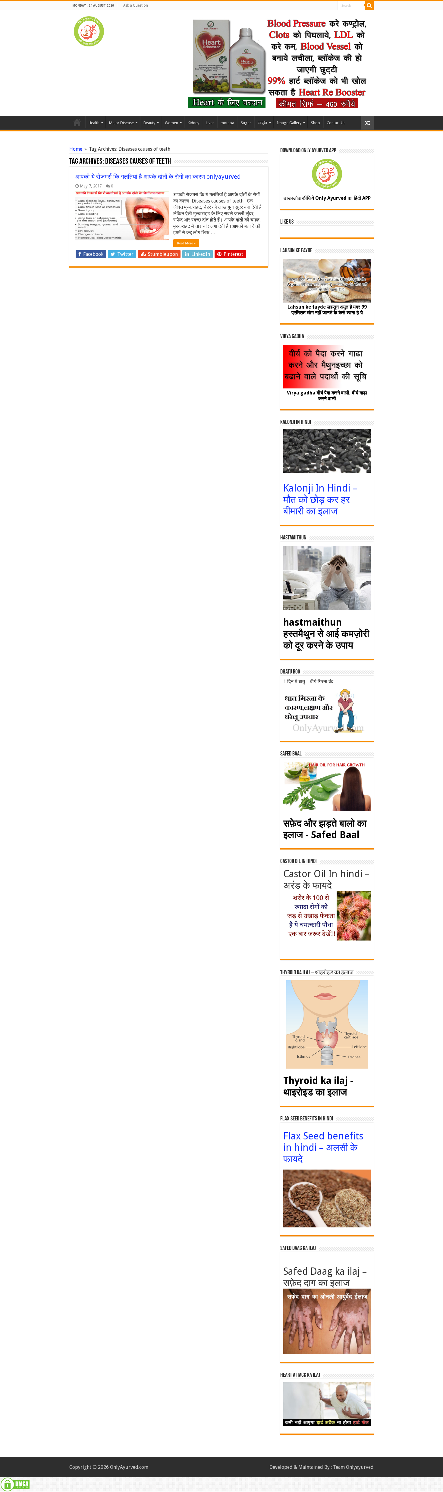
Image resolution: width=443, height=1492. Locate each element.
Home (77, 122)
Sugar (246, 123)
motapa (227, 123)
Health (94, 123)
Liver (210, 123)
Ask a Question (135, 5)
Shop (315, 123)
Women (171, 123)
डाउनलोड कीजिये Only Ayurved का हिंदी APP (327, 198)
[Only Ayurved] (89, 30)
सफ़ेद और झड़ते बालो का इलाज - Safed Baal (324, 829)
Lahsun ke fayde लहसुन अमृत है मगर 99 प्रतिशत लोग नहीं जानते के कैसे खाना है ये (327, 310)
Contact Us (336, 123)
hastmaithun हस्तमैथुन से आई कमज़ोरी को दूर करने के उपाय (326, 634)
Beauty (149, 123)
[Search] (369, 5)
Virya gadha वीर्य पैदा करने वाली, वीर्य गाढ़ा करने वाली (327, 395)
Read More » (186, 243)
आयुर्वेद (262, 123)
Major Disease (121, 123)
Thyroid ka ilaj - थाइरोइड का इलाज (318, 1086)
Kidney (193, 123)
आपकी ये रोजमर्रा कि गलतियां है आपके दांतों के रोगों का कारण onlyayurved (158, 176)
